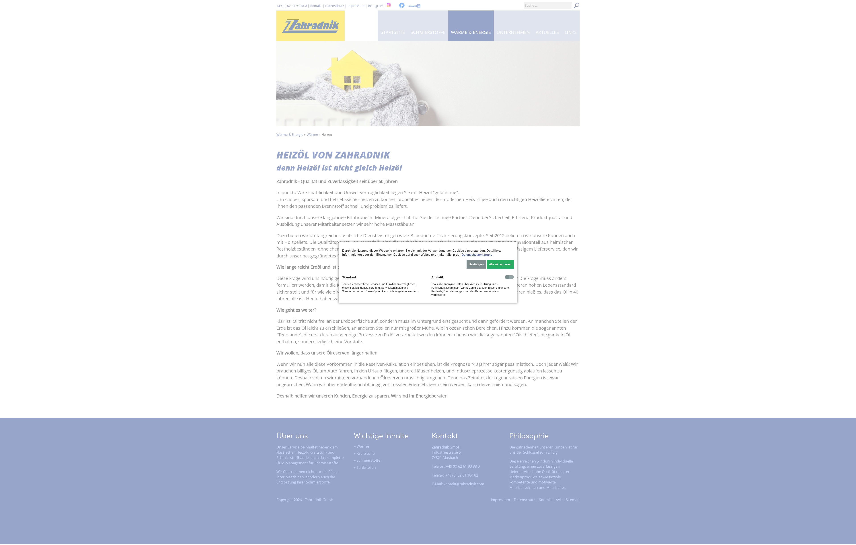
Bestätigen (476, 264)
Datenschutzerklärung (476, 254)
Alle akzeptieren (500, 264)
